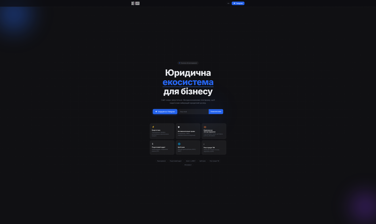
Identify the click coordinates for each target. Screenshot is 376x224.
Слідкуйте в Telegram (166, 112)
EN (228, 3)
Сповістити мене (216, 111)
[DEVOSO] (135, 3)
